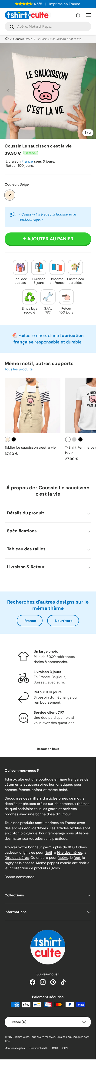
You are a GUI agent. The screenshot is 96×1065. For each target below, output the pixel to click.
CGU (55, 1048)
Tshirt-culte (22, 1037)
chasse (28, 863)
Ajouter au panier (50, 239)
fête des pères (17, 857)
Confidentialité (38, 1048)
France (27, 161)
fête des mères (69, 852)
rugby (9, 863)
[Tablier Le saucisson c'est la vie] (32, 405)
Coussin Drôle (22, 39)
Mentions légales (15, 1048)
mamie (65, 863)
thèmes (83, 803)
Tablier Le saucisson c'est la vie (30, 447)
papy (51, 863)
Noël (48, 852)
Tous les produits (19, 369)
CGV (65, 1048)
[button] (78, 15)
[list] (48, 91)
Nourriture (64, 620)
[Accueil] (7, 39)
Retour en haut (48, 749)
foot (77, 857)
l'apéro (63, 857)
